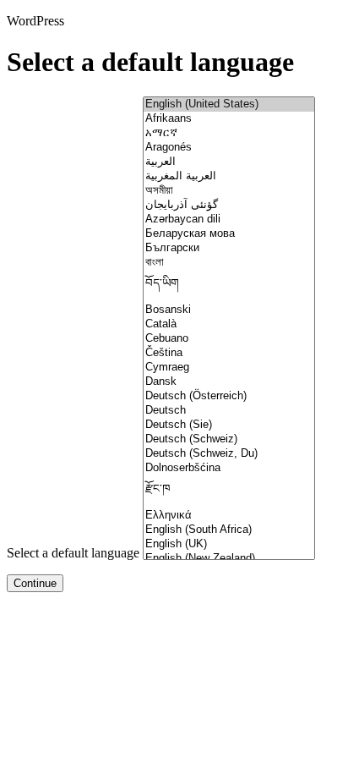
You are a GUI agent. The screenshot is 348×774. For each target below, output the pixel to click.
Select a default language (73, 553)
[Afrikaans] (229, 119)
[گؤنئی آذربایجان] (229, 205)
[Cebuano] (229, 339)
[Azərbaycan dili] (229, 219)
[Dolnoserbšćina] (229, 468)
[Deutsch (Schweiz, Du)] (229, 454)
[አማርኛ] (229, 133)
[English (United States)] (229, 104)
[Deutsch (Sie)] (229, 425)
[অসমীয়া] (229, 191)
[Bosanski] (229, 310)
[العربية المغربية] (229, 176)
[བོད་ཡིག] (229, 286)
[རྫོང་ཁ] (229, 491)
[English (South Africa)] (229, 530)
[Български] (229, 248)
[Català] (229, 324)
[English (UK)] (229, 544)
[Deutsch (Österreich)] (229, 396)
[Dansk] (229, 382)
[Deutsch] (229, 410)
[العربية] (229, 162)
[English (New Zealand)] (229, 559)
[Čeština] (229, 353)
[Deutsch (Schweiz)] (229, 439)
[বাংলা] (229, 262)
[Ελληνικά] (229, 515)
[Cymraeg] (229, 367)
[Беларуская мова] (229, 234)
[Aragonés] (229, 147)
